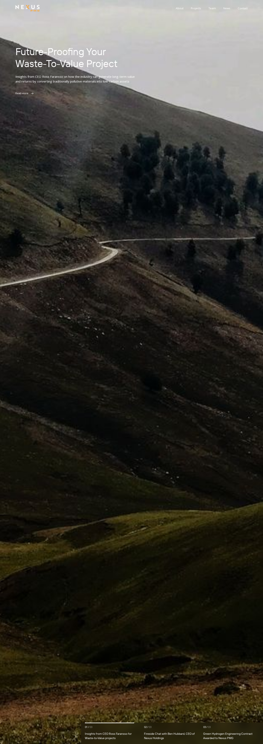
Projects (196, 8)
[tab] (113, 733)
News (226, 8)
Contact (243, 8)
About (179, 8)
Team (212, 8)
